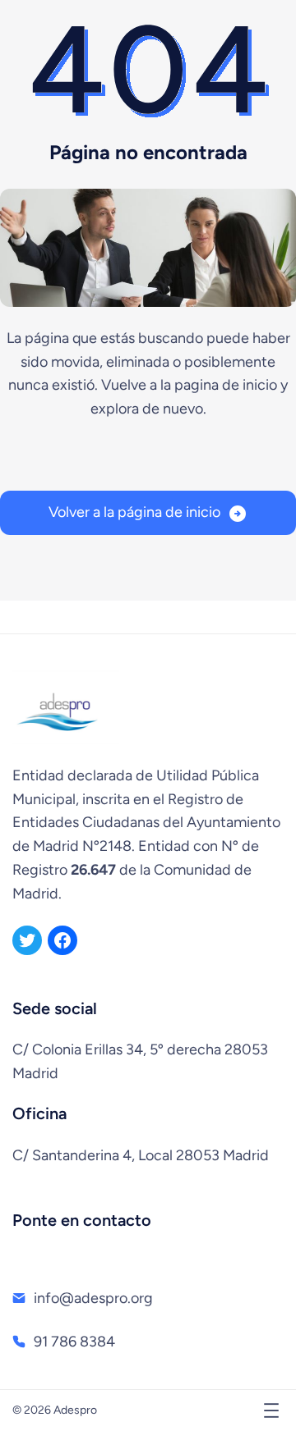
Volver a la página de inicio (134, 512)
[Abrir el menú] (271, 1410)
